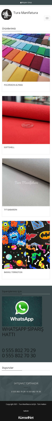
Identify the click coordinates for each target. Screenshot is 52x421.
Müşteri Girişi (26, 2)
